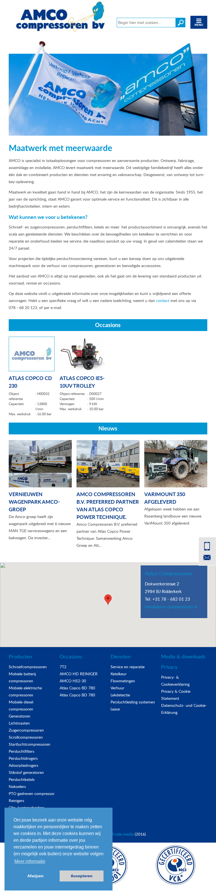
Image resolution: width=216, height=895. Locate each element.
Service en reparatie (128, 666)
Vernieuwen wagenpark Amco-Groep (34, 501)
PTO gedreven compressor (32, 793)
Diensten (121, 656)
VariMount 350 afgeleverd (164, 497)
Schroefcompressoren (28, 666)
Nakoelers (17, 786)
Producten (20, 656)
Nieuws (107, 428)
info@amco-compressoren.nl (171, 606)
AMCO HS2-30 (73, 680)
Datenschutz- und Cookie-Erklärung (184, 709)
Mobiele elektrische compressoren (25, 691)
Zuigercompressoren (26, 730)
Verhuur (117, 687)
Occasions (71, 656)
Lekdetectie (120, 695)
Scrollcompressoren (26, 737)
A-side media (122, 834)
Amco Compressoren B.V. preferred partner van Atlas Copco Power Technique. (107, 505)
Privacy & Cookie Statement (175, 695)
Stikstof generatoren (26, 772)
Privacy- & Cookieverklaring (175, 680)
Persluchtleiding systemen (133, 702)
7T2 (63, 666)
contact (162, 300)
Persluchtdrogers (23, 758)
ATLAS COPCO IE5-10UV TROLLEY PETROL (82, 381)
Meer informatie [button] (29, 861)
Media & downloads (183, 656)
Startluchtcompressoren (29, 744)
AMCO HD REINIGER (79, 673)
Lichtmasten (19, 723)
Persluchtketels (22, 779)
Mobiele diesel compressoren (21, 705)
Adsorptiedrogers (23, 765)
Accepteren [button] (82, 876)
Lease (115, 709)
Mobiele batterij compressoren (22, 677)
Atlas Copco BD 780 (77, 687)
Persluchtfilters (21, 751)
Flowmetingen (123, 680)
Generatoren (19, 716)
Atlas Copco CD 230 (30, 381)
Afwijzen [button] (35, 876)
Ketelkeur (119, 673)
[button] (108, 599)
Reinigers (16, 800)
